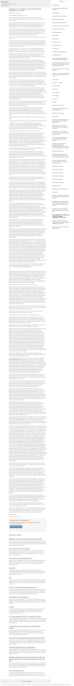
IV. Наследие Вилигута (56, 45)
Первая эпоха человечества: (57, 166)
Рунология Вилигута (56, 42)
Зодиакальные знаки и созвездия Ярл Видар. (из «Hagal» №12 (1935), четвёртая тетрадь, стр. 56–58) (60, 133)
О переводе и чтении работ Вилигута (59, 51)
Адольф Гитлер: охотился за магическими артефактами (26, 638)
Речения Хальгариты (56, 185)
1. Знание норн (55, 79)
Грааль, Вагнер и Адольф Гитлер (19, 548)
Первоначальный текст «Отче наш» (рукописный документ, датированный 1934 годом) (60, 127)
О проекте (25, 681)
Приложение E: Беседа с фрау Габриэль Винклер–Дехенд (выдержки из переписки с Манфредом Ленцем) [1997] (60, 222)
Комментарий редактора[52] (57, 151)
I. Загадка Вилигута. (56, 12)
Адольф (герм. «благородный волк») (20, 558)
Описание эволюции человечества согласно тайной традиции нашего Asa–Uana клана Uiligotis (60, 162)
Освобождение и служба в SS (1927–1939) (60, 25)
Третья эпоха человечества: (57, 172)
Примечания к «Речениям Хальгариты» (60, 188)
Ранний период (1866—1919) (58, 19)
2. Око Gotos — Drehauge (57, 82)
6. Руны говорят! (55, 95)
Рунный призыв (55, 116)
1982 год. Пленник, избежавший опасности (23, 587)
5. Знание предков (55, 92)
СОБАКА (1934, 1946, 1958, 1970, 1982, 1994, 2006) (25, 539)
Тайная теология (55, 35)
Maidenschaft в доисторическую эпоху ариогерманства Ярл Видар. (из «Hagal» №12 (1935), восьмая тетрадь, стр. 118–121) (60, 156)
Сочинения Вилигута (56, 55)
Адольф (11, 607)
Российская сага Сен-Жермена (19, 597)
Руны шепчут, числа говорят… (58, 113)
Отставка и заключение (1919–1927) (59, 22)
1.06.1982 (12, 568)
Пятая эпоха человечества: (57, 179)
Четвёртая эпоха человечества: (58, 176)
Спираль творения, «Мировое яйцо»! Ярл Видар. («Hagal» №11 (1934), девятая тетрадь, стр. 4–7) (60, 121)
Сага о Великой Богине (16, 670)
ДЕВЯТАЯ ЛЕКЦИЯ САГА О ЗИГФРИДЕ (22, 647)
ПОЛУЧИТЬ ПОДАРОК (16, 526)
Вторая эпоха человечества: (57, 169)
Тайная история (55, 38)
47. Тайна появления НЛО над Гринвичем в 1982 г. (25, 616)
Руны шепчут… (55, 98)
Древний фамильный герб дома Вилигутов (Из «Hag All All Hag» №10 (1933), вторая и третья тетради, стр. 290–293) (60, 64)
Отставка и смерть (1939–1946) (58, 29)
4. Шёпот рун (55, 89)
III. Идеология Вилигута (57, 32)
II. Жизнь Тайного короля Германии (59, 16)
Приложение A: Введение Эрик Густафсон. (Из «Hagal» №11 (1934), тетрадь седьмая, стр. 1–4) (60, 197)
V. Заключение (55, 48)
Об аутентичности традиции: (58, 182)
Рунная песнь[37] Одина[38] (57, 105)
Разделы (30, 681)
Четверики (54, 102)
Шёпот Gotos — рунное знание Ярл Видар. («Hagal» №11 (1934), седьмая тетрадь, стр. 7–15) (60, 75)
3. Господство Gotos (56, 85)
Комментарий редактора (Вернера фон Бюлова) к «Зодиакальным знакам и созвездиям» (60, 139)
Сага (10, 578)
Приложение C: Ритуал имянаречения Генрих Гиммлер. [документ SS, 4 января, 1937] (60, 210)
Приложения (54, 192)
